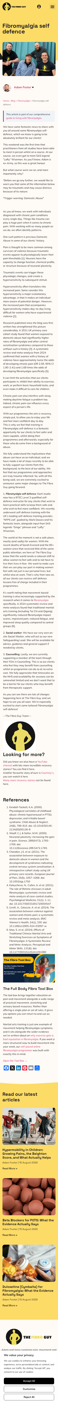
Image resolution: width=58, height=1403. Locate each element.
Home (6, 100)
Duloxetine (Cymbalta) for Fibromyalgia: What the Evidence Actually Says (27, 1291)
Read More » (9, 1168)
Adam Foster (22, 87)
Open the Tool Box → (15, 1060)
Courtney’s (47, 772)
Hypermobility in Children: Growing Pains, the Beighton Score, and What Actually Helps (26, 1154)
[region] (29, 1377)
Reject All (29, 1397)
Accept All (29, 1381)
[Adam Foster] (7, 90)
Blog (13, 100)
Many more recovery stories (19, 780)
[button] (52, 7)
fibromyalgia (41, 600)
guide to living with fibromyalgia (23, 118)
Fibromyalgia (23, 100)
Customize (29, 1389)
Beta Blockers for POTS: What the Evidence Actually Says (28, 1222)
